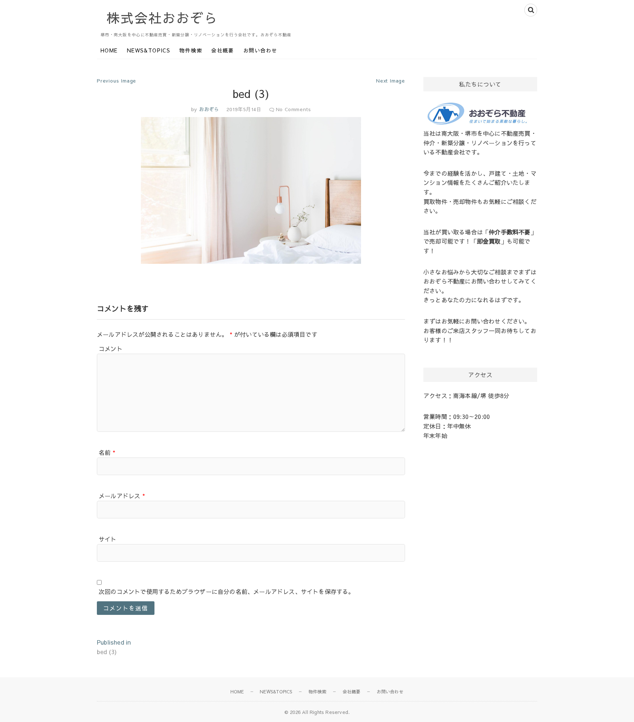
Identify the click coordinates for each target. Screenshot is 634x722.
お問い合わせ (260, 50)
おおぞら (208, 109)
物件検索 (190, 50)
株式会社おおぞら (162, 18)
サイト (108, 539)
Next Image (390, 80)
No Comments (293, 109)
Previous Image (116, 80)
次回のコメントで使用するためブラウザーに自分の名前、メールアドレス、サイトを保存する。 (226, 591)
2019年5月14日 (244, 109)
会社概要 (222, 50)
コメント (111, 348)
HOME (109, 50)
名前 (107, 452)
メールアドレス (122, 496)
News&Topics (148, 50)
